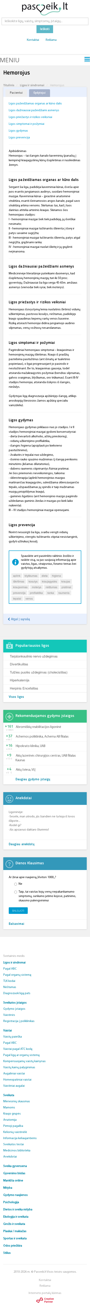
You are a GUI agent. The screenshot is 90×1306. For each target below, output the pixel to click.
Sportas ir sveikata (15, 1238)
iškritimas (18, 581)
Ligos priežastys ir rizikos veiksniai (30, 117)
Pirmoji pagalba (13, 1126)
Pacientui (16, 92)
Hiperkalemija (19, 680)
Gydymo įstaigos (14, 1009)
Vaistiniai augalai (14, 1086)
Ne (20, 884)
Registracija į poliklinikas (19, 1021)
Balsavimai (16, 924)
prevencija (19, 593)
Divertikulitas (19, 664)
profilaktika (36, 593)
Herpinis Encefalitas (24, 688)
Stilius (7, 1253)
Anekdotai (10, 1156)
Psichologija (11, 1202)
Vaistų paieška (12, 1036)
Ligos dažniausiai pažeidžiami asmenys (34, 110)
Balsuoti (18, 911)
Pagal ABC (10, 968)
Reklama (51, 40)
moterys (36, 587)
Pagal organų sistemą (17, 975)
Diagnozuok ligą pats (16, 993)
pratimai (66, 587)
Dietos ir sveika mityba (17, 1209)
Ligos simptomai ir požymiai (26, 124)
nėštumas (51, 587)
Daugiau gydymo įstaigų (33, 779)
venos (29, 598)
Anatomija (10, 1120)
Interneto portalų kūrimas (45, 1293)
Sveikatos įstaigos (15, 1002)
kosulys (33, 581)
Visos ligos (16, 697)
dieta (45, 575)
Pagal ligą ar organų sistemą (21, 1055)
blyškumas (31, 575)
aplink (16, 575)
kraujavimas (20, 587)
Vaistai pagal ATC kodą (17, 1049)
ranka (50, 593)
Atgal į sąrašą (20, 619)
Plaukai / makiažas (14, 1231)
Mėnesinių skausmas (16, 1101)
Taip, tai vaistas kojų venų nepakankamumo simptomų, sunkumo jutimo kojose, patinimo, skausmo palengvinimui (47, 896)
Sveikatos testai (13, 1144)
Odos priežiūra (12, 1245)
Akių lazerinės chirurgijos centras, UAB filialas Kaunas (46, 758)
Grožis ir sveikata (14, 1224)
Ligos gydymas (18, 130)
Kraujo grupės (12, 1113)
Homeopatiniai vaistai (17, 1079)
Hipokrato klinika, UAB (30, 746)
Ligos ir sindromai (32, 85)
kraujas (65, 581)
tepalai (17, 598)
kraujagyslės (49, 581)
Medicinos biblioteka (16, 1150)
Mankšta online (13, 1180)
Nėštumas (9, 987)
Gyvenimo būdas (14, 1173)
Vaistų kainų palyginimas (19, 1067)
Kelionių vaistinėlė (15, 1132)
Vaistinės (9, 1015)
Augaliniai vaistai (14, 1073)
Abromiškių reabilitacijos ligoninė (38, 727)
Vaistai (7, 1030)
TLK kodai (9, 981)
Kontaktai (33, 40)
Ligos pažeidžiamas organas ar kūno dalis (35, 103)
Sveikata (8, 1095)
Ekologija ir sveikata (15, 1216)
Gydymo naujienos (15, 1195)
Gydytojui (39, 92)
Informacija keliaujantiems (20, 1138)
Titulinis (8, 85)
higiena (56, 575)
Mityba (7, 1188)
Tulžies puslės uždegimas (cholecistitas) (39, 672)
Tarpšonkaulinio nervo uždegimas (34, 656)
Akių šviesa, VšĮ (25, 770)
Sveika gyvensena (15, 1166)
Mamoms (9, 1107)
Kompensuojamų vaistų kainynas (24, 1061)
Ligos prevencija (19, 137)
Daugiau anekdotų (22, 844)
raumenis (63, 593)
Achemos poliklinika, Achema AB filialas (42, 736)
